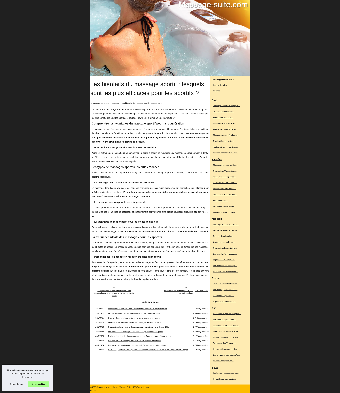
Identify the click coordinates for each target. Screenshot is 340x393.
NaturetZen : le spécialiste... (225, 248)
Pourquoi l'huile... (220, 200)
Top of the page (143, 387)
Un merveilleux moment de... (225, 349)
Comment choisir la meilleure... (226, 325)
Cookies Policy (126, 387)
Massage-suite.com (104, 387)
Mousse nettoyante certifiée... (225, 165)
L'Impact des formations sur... (225, 153)
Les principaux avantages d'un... (226, 355)
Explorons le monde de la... (224, 301)
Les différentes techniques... (225, 206)
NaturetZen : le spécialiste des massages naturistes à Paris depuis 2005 (138, 327)
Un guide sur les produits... (224, 379)
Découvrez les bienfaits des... (225, 271)
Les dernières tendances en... (225, 230)
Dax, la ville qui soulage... (224, 236)
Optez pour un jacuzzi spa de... (226, 331)
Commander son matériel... (224, 123)
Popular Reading (220, 85)
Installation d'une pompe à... (225, 212)
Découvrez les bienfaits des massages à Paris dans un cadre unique (186, 292)
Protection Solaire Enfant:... (224, 189)
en (94, 390)
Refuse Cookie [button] (16, 384)
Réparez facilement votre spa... (226, 337)
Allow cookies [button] (38, 384)
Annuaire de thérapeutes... (224, 177)
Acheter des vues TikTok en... (225, 129)
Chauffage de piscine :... (223, 296)
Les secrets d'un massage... (225, 254)
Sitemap (216, 91)
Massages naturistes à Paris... (226, 224)
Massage (115, 103)
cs (91, 390)
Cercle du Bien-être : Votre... (225, 183)
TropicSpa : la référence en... (225, 343)
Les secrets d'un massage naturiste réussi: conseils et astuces (134, 341)
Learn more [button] (27, 377)
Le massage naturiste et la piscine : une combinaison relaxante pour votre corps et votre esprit (114, 293)
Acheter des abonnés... (223, 117)
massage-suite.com (101, 103)
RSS (134, 387)
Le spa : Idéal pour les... (223, 361)
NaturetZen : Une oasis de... (225, 171)
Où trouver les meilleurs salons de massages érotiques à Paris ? (135, 322)
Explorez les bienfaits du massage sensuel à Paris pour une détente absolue (140, 336)
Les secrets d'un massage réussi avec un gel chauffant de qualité (135, 331)
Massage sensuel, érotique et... (226, 135)
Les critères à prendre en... (224, 319)
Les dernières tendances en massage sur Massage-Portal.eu (134, 313)
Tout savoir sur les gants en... (225, 147)
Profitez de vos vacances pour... (226, 373)
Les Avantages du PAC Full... (225, 290)
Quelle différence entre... (223, 141)
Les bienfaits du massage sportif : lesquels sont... (142, 103)
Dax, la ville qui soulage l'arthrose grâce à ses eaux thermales (134, 318)
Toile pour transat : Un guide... (226, 284)
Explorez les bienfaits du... (224, 260)
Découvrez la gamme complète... (227, 314)
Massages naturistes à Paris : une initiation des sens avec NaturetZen (137, 309)
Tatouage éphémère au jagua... (226, 106)
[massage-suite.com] (170, 38)
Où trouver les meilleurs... (224, 242)
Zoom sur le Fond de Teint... (225, 194)
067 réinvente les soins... (223, 111)
